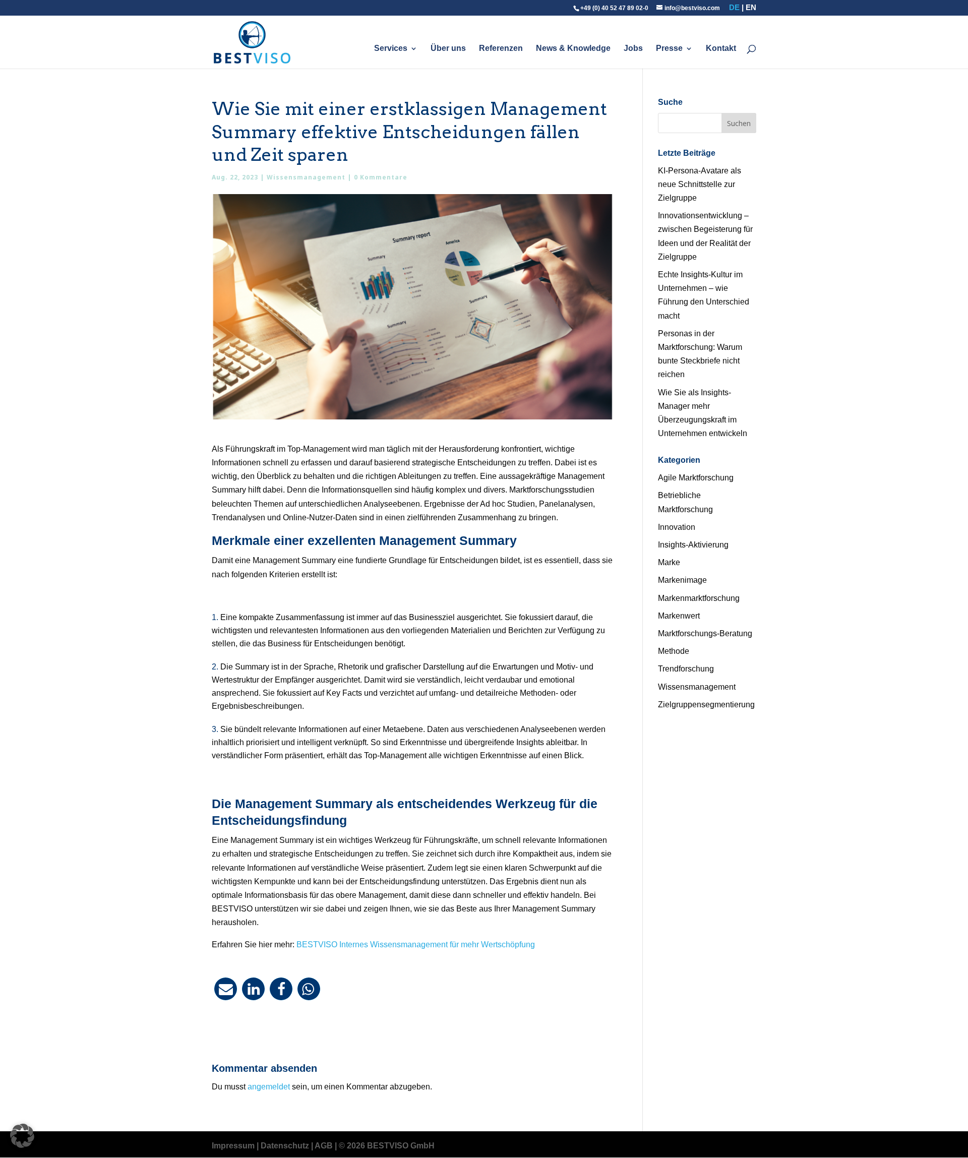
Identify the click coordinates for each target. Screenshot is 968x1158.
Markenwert (679, 616)
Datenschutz (285, 1145)
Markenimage (682, 580)
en (751, 7)
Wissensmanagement (306, 177)
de (734, 7)
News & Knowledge (573, 48)
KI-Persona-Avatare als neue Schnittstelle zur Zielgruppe (699, 184)
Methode (673, 651)
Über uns (448, 48)
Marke (669, 562)
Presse (669, 48)
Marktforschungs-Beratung (705, 633)
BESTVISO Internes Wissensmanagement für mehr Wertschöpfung (415, 944)
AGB (324, 1145)
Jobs (633, 48)
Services (390, 48)
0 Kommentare (380, 177)
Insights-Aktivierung (693, 544)
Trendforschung (686, 668)
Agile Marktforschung (696, 477)
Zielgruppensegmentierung (706, 704)
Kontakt (721, 48)
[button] (225, 989)
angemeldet (269, 1086)
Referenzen (501, 48)
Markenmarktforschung (699, 598)
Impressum (233, 1145)
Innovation (676, 527)
